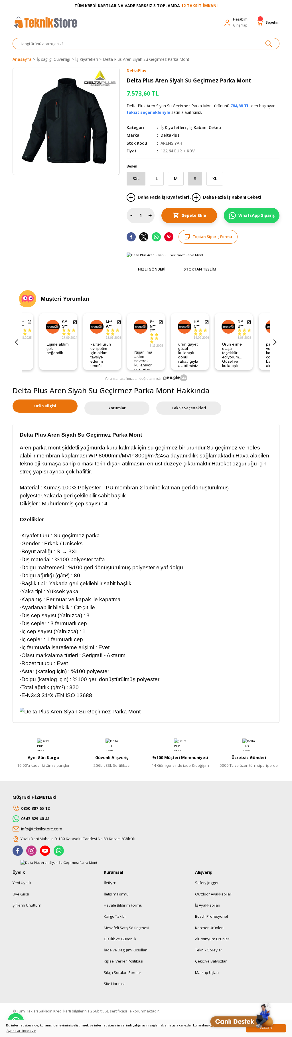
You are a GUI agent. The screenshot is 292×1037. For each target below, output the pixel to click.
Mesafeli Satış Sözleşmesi (126, 927)
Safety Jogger (207, 882)
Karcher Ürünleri (209, 927)
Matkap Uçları (207, 972)
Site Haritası (114, 983)
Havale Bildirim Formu (123, 905)
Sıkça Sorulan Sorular (122, 972)
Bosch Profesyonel (211, 916)
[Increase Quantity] (150, 215)
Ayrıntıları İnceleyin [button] (21, 1030)
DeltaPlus (170, 135)
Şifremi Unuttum (27, 905)
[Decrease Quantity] (131, 215)
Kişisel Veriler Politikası (123, 961)
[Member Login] (227, 23)
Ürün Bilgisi (45, 405)
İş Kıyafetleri (173, 127)
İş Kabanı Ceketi (205, 127)
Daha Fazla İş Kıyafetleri (163, 197)
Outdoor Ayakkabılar (213, 894)
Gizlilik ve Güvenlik (120, 938)
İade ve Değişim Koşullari (125, 950)
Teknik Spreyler (208, 950)
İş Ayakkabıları (207, 905)
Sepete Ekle (194, 215)
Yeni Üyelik (22, 882)
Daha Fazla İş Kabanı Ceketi (231, 197)
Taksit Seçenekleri (188, 407)
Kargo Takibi (114, 916)
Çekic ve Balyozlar (211, 961)
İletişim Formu (116, 894)
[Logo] (45, 25)
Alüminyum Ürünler (212, 938)
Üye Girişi (21, 894)
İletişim (110, 882)
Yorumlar (117, 407)
